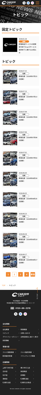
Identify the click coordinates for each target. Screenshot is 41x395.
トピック (6, 333)
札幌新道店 (24, 378)
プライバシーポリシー (11, 337)
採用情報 (6, 340)
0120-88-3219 (22, 308)
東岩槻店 (23, 371)
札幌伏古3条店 (25, 382)
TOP (3, 285)
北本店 (5, 371)
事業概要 (23, 329)
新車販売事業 (7, 356)
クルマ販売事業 (26, 352)
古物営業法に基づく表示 (29, 337)
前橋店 (22, 375)
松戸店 (5, 375)
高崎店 (5, 378)
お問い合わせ (25, 333)
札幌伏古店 (7, 382)
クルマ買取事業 (8, 352)
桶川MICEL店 (25, 367)
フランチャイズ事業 (27, 356)
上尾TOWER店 (8, 367)
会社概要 (6, 329)
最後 (33, 274)
